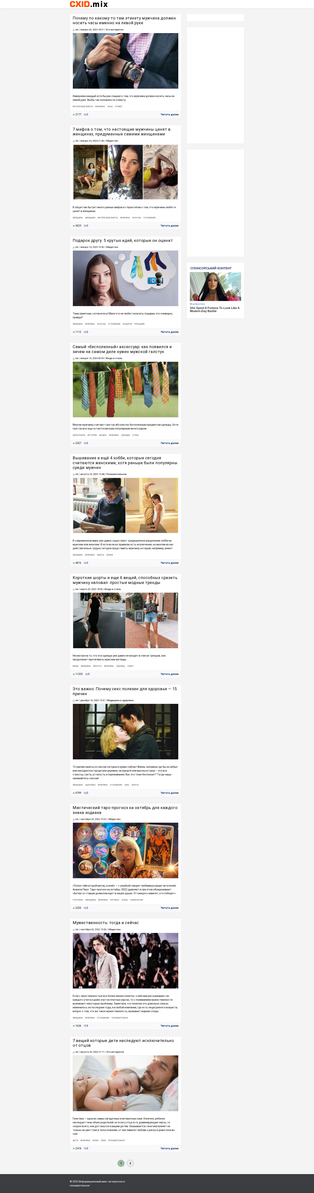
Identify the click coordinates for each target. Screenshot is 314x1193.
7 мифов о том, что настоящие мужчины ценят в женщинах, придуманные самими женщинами (121, 131)
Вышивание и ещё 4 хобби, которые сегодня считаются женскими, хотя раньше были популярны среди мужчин (125, 463)
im (76, 29)
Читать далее (169, 114)
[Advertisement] (215, 85)
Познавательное (116, 474)
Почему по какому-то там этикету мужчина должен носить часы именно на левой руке (124, 20)
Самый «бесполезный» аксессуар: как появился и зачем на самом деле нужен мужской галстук (122, 349)
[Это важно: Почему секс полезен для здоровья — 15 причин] (125, 732)
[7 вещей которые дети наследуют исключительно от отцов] (125, 1083)
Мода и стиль (114, 358)
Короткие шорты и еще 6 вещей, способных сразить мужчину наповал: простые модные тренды (125, 580)
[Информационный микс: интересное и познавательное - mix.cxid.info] (89, 7)
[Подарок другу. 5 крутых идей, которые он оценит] (125, 278)
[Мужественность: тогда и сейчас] (125, 961)
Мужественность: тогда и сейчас (106, 922)
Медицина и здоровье (120, 700)
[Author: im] (74, 29)
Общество (112, 140)
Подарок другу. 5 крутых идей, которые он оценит (123, 240)
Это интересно (114, 29)
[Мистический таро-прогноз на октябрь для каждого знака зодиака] (125, 850)
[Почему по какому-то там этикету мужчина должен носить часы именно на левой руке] (125, 61)
